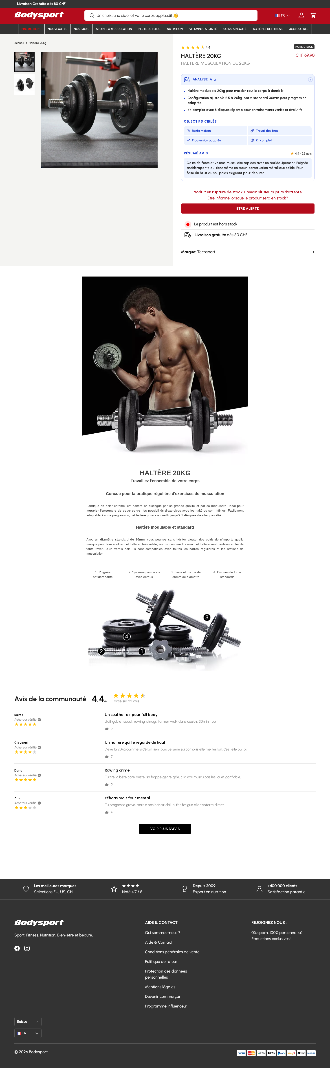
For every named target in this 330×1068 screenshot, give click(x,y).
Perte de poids (150, 29)
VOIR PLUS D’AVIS (165, 829)
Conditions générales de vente (172, 951)
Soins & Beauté (234, 29)
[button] (313, 15)
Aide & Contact (158, 942)
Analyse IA (204, 79)
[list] (99, 110)
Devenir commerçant (164, 996)
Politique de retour (161, 961)
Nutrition (175, 29)
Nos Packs (81, 29)
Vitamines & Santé (203, 29)
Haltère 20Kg (37, 43)
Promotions (31, 29)
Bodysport (38, 1051)
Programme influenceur (166, 1006)
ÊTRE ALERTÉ (247, 208)
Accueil (19, 43)
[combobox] (170, 15)
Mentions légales (160, 986)
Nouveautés (57, 29)
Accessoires (298, 29)
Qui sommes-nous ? (162, 932)
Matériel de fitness (268, 29)
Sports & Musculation (114, 29)
